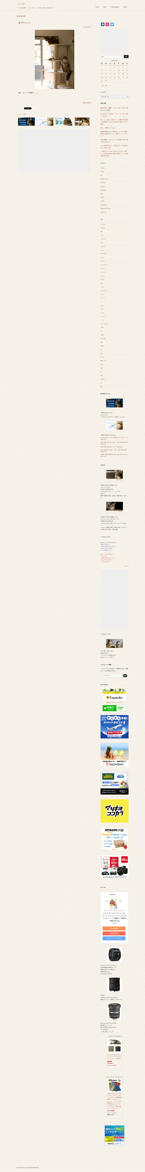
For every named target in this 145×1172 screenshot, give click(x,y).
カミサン (103, 294)
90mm (102, 242)
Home (97, 7)
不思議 (102, 327)
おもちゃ (103, 275)
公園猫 (102, 334)
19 (127, 74)
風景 (101, 386)
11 (123, 70)
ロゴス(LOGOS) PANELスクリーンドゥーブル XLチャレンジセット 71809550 (114, 1056)
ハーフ (102, 320)
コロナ (102, 305)
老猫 (101, 368)
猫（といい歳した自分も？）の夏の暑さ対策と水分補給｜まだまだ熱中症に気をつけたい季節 (114, 122)
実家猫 (102, 345)
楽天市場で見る (114, 933)
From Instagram (114, 7)
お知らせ (102, 279)
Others (102, 197)
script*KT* (126, 566)
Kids (102, 193)
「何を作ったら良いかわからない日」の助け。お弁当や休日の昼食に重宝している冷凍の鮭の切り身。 (114, 154)
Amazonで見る (114, 928)
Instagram (103, 190)
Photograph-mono (106, 208)
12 (127, 70)
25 (123, 77)
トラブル (102, 312)
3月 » (106, 85)
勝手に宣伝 (103, 338)
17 (118, 74)
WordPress (103, 261)
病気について (104, 360)
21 (106, 77)
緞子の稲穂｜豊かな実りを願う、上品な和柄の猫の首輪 (114, 442)
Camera (103, 168)
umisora (102, 257)
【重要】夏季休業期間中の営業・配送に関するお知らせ (114, 454)
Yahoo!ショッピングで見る (114, 938)
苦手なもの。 (26, 23)
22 (110, 77)
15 (110, 74)
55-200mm (103, 239)
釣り (101, 382)
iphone (102, 250)
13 (102, 74)
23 (114, 77)
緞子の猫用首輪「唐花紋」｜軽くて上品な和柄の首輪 (114, 449)
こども (102, 287)
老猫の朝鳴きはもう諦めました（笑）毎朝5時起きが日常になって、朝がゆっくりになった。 (114, 134)
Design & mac (105, 179)
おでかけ (103, 268)
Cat (101, 175)
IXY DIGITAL (104, 253)
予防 (101, 331)
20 (102, 77)
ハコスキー (103, 316)
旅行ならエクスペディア (114, 702)
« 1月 (102, 85)
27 (102, 80)
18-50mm (103, 228)
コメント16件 (22, 114)
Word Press (104, 212)
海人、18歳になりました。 (109, 128)
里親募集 (102, 379)
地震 (101, 342)
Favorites (103, 182)
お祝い (102, 283)
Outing (102, 201)
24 (118, 77)
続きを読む (87, 103)
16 (114, 74)
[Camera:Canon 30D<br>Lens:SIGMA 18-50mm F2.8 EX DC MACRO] (54, 59)
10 (118, 70)
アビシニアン (104, 290)
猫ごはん (102, 357)
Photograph (104, 205)
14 (106, 74)
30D (102, 231)
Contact (125, 7)
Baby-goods (103, 246)
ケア (101, 301)
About (104, 7)
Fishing (103, 186)
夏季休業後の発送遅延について (108, 446)
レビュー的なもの (104, 323)
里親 (101, 375)
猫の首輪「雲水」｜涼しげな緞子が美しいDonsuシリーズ (114, 437)
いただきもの (104, 264)
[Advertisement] (54, 150)
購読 (125, 675)
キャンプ (103, 298)
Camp (102, 171)
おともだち (103, 272)
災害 (101, 353)
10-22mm (103, 224)
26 (127, 77)
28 (106, 80)
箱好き (102, 364)
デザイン (102, 309)
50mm (102, 235)
